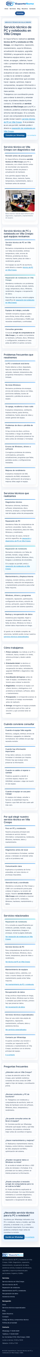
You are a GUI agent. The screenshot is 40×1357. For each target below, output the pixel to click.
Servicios (13, 8)
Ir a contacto (31, 135)
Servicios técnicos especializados (13, 1308)
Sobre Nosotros (7, 1314)
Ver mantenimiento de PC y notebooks (19, 984)
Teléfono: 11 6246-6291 (10, 1334)
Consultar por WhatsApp (15, 135)
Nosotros (25, 8)
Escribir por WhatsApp (14, 1237)
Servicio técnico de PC (10, 1284)
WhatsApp (20, 13)
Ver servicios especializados (15, 1030)
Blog (18, 8)
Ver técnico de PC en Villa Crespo (17, 962)
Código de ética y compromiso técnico (15, 1320)
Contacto (32, 8)
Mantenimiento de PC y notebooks (14, 1291)
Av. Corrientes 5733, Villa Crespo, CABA (16, 1337)
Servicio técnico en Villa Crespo (13, 1281)
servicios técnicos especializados (16, 637)
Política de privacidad (9, 1323)
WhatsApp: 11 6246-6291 (10, 1331)
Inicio (6, 8)
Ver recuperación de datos (15, 1007)
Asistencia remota (8, 1297)
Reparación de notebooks (11, 1287)
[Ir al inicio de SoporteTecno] (20, 3)
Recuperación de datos (10, 1293)
